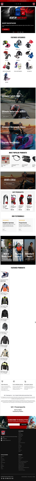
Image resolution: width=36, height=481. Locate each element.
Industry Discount (20, 468)
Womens (19, 447)
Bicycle (19, 441)
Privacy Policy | (30, 476)
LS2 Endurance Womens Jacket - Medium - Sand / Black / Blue (4, 359)
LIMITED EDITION (20, 435)
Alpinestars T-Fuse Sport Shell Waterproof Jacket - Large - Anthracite (4, 345)
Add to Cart (26, 160)
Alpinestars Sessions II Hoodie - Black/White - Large (29, 206)
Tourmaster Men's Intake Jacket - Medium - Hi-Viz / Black (4, 306)
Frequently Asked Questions (22, 462)
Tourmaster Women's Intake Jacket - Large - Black (4, 319)
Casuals (19, 440)
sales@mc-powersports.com (6, 440)
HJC (1, 457)
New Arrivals (20, 436)
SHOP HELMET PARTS (7, 147)
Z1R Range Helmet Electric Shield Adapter (15, 165)
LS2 (1, 463)
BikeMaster (2, 466)
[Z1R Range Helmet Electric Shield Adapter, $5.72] (16, 161)
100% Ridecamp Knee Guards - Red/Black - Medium (21, 206)
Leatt (1, 461)
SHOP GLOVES (5, 132)
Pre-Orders (20, 446)
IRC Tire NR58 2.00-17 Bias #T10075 (5, 206)
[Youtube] (7, 478)
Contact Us (20, 458)
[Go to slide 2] (35, 202)
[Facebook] (1, 478)
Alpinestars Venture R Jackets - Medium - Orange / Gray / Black (4, 293)
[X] (5, 478)
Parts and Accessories (21, 442)
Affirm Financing (20, 457)
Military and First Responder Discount (23, 467)
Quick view (5, 158)
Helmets (19, 437)
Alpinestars (2, 456)
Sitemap (34, 476)
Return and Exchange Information (23, 461)
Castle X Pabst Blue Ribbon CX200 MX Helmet (4, 280)
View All (2, 468)
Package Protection (21, 466)
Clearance (19, 445)
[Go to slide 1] (1, 202)
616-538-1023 (4, 438)
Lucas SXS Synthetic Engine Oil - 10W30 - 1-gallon (13, 206)
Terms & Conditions (21, 463)
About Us (19, 456)
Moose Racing (3, 462)
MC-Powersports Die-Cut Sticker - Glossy (4, 165)
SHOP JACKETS (6, 116)
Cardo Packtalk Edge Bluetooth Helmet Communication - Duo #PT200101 (25, 165)
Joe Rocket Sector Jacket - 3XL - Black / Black (4, 332)
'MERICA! (19, 432)
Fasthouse (2, 458)
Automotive (20, 450)
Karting (19, 451)
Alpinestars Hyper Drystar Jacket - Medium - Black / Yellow (4, 372)
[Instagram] (3, 478)
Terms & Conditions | (25, 476)
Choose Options (5, 160)
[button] (9, 183)
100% (1, 467)
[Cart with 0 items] (20, 4)
